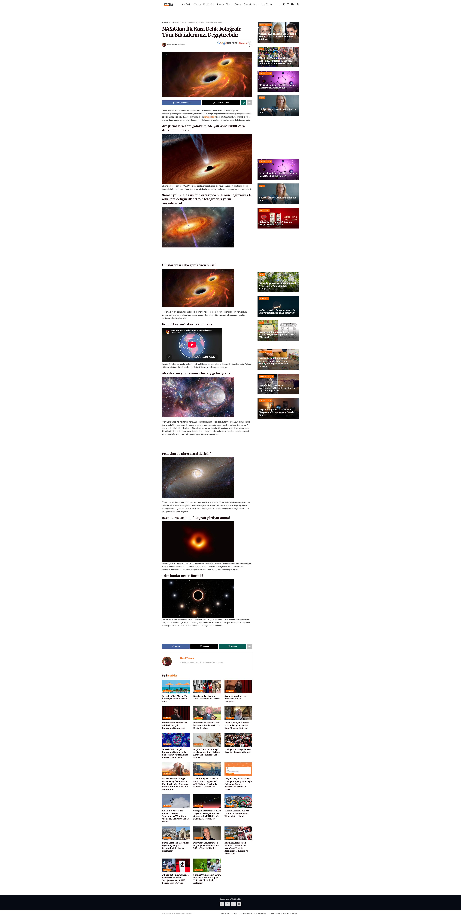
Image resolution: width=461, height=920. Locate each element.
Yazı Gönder (267, 4)
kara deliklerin (210, 117)
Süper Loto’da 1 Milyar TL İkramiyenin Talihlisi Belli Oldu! (175, 699)
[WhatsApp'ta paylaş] (243, 102)
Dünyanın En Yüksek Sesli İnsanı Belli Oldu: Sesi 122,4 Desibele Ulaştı (206, 725)
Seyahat (247, 4)
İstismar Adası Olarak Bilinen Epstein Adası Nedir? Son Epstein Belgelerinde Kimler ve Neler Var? (236, 848)
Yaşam (229, 4)
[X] (284, 4)
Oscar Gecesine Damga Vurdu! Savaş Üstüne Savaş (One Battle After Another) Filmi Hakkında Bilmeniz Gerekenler (175, 784)
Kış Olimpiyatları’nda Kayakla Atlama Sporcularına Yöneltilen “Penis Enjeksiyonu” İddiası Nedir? (175, 816)
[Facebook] (279, 4)
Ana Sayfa (186, 4)
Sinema (238, 4)
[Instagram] (288, 4)
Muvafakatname (261, 913)
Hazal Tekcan (172, 44)
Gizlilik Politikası (246, 913)
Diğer (255, 4)
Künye (235, 913)
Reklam (286, 913)
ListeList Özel (208, 4)
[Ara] (298, 4)
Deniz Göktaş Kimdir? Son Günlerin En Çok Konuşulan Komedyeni (175, 725)
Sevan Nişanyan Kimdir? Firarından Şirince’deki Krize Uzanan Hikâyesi (236, 725)
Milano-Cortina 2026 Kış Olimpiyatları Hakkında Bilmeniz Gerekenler (236, 813)
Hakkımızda (225, 913)
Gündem (197, 4)
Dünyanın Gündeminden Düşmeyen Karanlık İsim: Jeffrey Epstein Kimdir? (206, 845)
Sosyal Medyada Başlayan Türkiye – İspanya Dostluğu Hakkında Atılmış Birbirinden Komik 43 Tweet (238, 784)
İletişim (294, 913)
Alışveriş (220, 4)
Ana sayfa (165, 22)
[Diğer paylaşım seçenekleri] (249, 102)
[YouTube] (292, 4)
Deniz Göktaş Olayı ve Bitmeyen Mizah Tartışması (235, 699)
